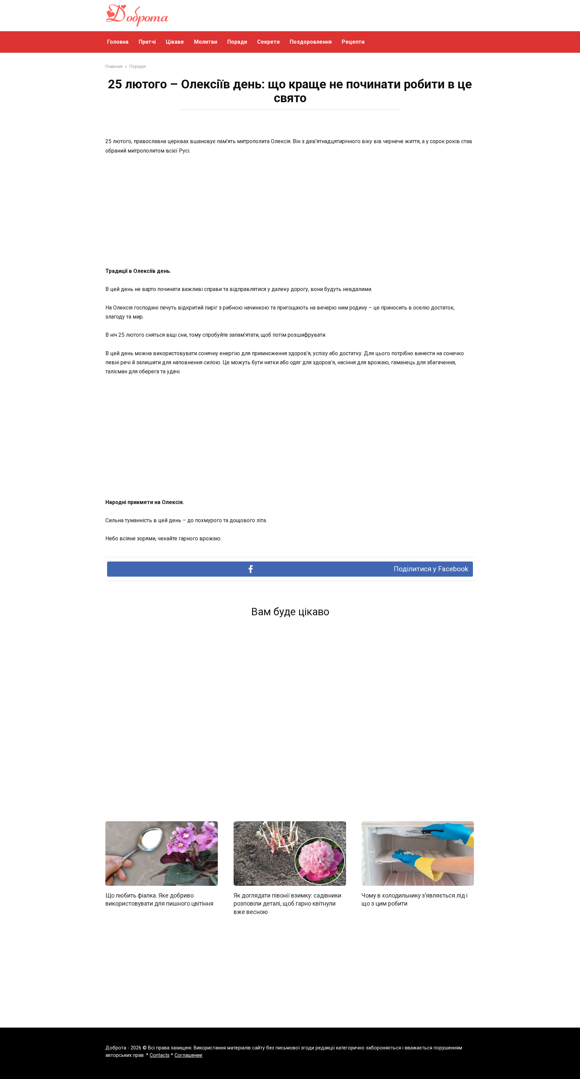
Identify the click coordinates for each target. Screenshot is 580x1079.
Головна (118, 42)
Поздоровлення (311, 42)
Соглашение (188, 1055)
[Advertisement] (290, 211)
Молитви (205, 42)
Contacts (160, 1055)
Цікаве (175, 42)
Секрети (268, 42)
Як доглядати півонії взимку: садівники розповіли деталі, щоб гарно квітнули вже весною (287, 903)
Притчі (147, 42)
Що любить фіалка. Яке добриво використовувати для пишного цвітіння (159, 899)
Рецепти (353, 42)
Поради (237, 42)
